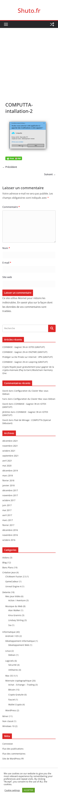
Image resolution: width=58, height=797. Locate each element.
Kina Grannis (14, 615)
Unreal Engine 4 (13, 586)
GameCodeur (11, 581)
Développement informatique (20, 641)
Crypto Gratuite (16, 694)
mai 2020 (6, 465)
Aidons (5, 557)
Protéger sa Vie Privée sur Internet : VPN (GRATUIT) (27, 357)
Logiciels (9, 660)
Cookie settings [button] (12, 790)
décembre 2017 (10, 490)
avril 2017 (7, 515)
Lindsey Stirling (16, 620)
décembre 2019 (10, 470)
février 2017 (8, 525)
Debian (11, 654)
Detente (6, 592)
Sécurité (12, 664)
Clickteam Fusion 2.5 (15, 576)
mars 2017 (7, 520)
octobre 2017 (8, 500)
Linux (8, 650)
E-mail (6, 262)
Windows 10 (8, 726)
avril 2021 (7, 460)
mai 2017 (6, 510)
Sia (9, 625)
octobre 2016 (8, 540)
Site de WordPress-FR (13, 758)
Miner (5, 716)
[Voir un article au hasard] (52, 24)
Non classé (7, 721)
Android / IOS (12, 636)
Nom (6, 248)
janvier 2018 (8, 485)
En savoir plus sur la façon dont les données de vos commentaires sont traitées (27, 307)
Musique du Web (13, 606)
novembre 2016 (10, 535)
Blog (4, 562)
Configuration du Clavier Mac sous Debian (34, 398)
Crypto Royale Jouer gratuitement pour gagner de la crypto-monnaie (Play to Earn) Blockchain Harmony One (28, 370)
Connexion (7, 743)
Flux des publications (12, 748)
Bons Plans (7, 567)
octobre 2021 (8, 450)
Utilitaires (13, 669)
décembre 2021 (10, 440)
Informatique (8, 632)
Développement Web (18, 645)
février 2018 (8, 480)
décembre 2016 (10, 530)
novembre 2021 (10, 445)
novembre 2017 (10, 495)
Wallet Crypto (15, 704)
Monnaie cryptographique (18, 680)
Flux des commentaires (13, 753)
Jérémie (6, 412)
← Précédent (9, 167)
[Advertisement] (29, 58)
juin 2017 (7, 505)
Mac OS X (10, 675)
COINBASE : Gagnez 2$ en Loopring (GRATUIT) (25, 361)
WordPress (10, 710)
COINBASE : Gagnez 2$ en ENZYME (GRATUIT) (24, 352)
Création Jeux (9, 572)
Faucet (11, 699)
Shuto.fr (29, 10)
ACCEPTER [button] (28, 790)
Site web (7, 277)
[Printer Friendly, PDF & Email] (13, 158)
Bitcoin (11, 689)
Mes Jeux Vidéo (12, 596)
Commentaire (11, 207)
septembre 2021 (10, 455)
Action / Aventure (17, 600)
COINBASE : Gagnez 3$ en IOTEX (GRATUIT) (23, 347)
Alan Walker (14, 610)
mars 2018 (7, 475)
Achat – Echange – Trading (21, 684)
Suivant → (50, 174)
